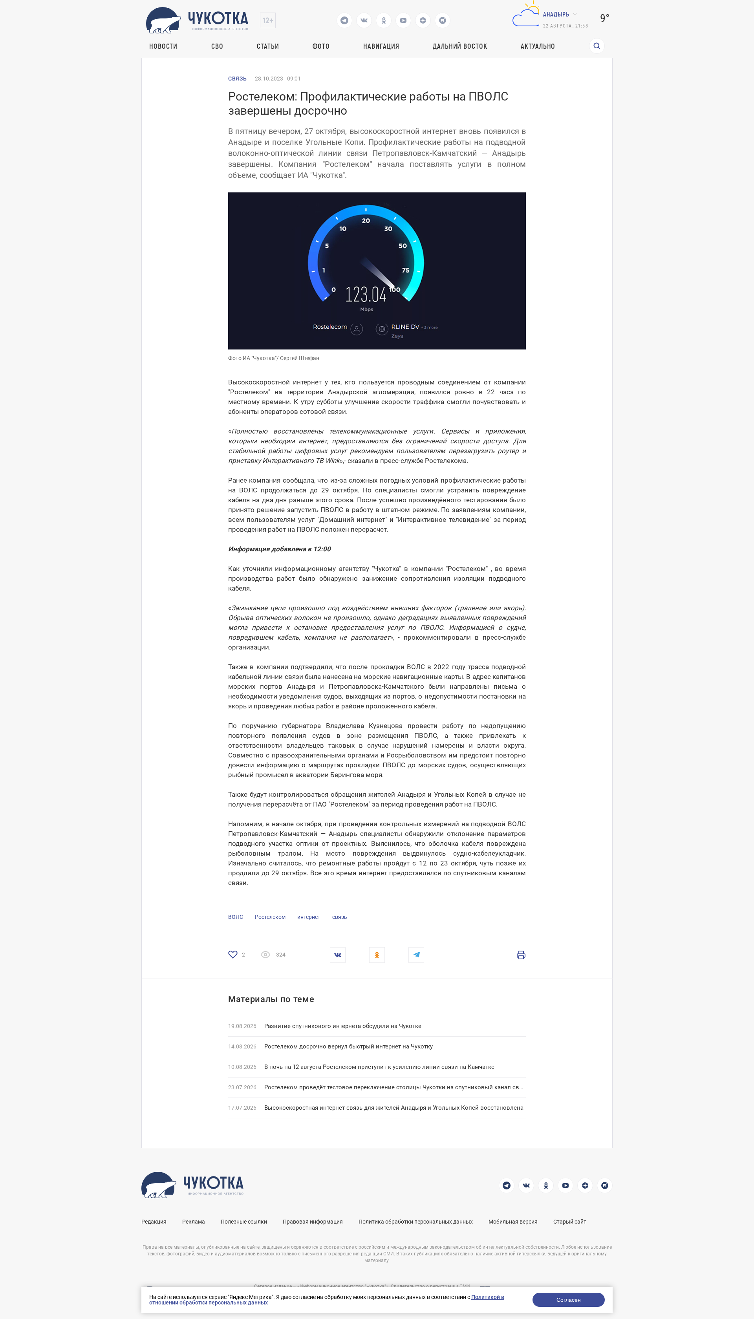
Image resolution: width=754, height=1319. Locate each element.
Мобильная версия (513, 1221)
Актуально (538, 46)
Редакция (154, 1221)
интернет (308, 917)
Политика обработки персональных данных (416, 1221)
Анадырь (556, 14)
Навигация (381, 46)
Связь (237, 78)
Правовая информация (313, 1221)
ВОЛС (235, 917)
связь (339, 917)
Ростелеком (270, 917)
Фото (321, 46)
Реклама (193, 1221)
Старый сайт (569, 1221)
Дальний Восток (460, 46)
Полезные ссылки (244, 1221)
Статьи (268, 46)
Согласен (568, 1300)
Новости (163, 46)
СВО (217, 46)
